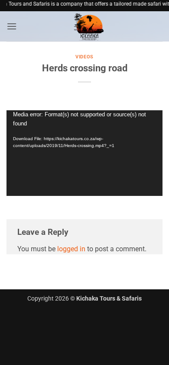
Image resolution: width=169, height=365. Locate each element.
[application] (84, 153)
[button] (11, 26)
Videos (84, 57)
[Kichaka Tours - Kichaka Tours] (89, 26)
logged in (71, 249)
